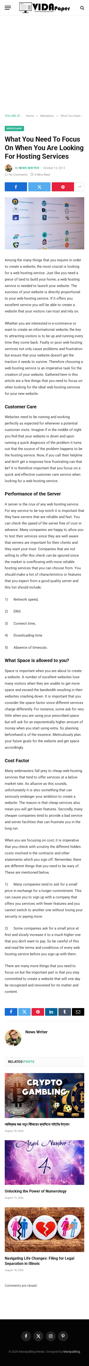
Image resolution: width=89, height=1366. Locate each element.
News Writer (29, 168)
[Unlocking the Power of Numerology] (44, 1162)
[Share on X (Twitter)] (39, 186)
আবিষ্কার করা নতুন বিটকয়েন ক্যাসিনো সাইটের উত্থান (37, 1124)
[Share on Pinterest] (63, 186)
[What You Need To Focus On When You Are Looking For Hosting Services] (44, 223)
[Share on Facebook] (16, 186)
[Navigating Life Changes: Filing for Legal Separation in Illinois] (44, 1229)
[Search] (81, 7)
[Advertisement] (44, 64)
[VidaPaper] (44, 7)
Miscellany (14, 128)
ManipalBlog (71, 1351)
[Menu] (8, 7)
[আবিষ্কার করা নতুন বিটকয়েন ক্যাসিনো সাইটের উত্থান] (44, 1095)
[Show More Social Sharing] (79, 186)
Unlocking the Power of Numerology (35, 1191)
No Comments (18, 174)
